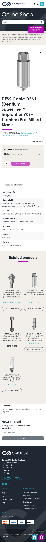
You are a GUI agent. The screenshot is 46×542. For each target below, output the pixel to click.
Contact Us (27, 502)
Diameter (8, 149)
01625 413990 (12, 478)
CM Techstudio (7, 499)
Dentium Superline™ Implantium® (15, 37)
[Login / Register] (37, 4)
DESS (14, 35)
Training (4, 496)
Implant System (7, 517)
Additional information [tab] (14, 185)
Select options (12, 309)
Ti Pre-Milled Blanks (36, 35)
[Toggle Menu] (28, 4)
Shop (10, 35)
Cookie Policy (28, 505)
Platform (7, 154)
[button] (41, 53)
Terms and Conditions (31, 499)
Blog (3, 503)
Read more (12, 346)
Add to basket (20, 164)
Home (4, 35)
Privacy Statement (30, 509)
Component (22, 35)
